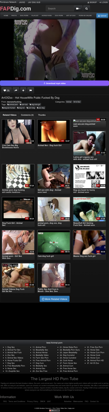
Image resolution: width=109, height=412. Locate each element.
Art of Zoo (77, 102)
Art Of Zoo (71, 15)
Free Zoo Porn (96, 347)
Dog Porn (24, 15)
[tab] (10, 115)
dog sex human (9, 108)
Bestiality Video (42, 355)
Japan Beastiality (70, 352)
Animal (68, 102)
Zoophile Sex (14, 371)
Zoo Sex (10, 355)
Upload (103, 15)
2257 (49, 401)
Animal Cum (68, 365)
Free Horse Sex (69, 368)
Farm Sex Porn (42, 357)
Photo (14, 15)
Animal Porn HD (97, 360)
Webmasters (78, 401)
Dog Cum (40, 363)
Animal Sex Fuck (14, 352)
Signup (93, 2)
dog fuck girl (35, 104)
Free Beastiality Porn (16, 365)
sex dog (41, 108)
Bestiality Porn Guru (71, 349)
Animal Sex (40, 368)
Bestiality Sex (41, 365)
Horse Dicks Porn (70, 347)
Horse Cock (95, 355)
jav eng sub (34, 2)
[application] (54, 49)
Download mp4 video (56, 83)
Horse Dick (94, 349)
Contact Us (94, 401)
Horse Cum (95, 357)
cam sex (24, 104)
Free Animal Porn (43, 360)
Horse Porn (47, 15)
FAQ (5, 401)
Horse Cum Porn (97, 352)
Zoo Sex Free (41, 371)
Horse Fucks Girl (14, 360)
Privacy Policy (32, 401)
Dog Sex (11, 347)
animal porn (13, 104)
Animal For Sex (13, 349)
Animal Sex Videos (15, 357)
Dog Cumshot (69, 355)
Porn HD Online (85, 15)
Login (104, 2)
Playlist (35, 15)
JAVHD (22, 2)
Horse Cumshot (69, 357)
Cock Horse (68, 360)
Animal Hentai (41, 352)
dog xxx (22, 108)
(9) (8, 90)
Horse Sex (11, 368)
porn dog (31, 108)
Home (6, 15)
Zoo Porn (59, 15)
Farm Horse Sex (70, 363)
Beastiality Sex (42, 349)
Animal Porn (41, 347)
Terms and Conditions (17, 401)
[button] (54, 49)
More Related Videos (55, 299)
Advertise (67, 401)
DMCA (42, 401)
